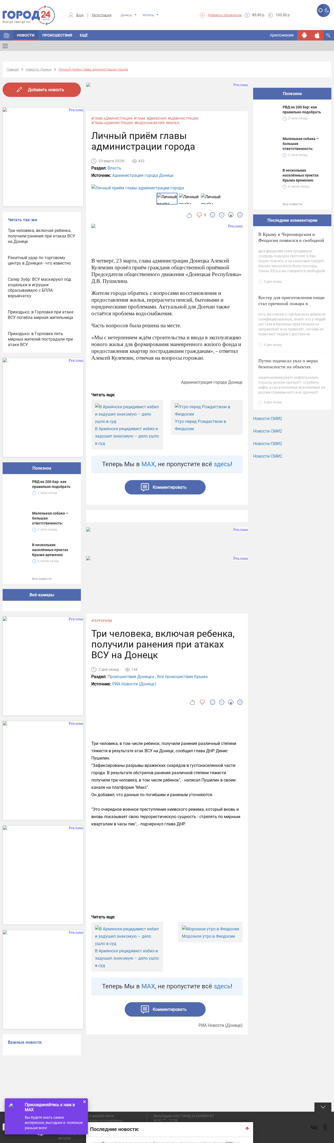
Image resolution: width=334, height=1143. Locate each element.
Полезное (41, 468)
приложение (282, 35)
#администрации (183, 118)
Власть (114, 168)
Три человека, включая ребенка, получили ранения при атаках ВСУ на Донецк (41, 236)
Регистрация (101, 15)
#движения (156, 118)
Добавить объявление (225, 15)
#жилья (172, 123)
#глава (139, 118)
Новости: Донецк (39, 69)
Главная (13, 69)
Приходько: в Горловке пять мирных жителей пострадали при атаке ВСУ (40, 339)
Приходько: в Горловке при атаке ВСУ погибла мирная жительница (40, 315)
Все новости (42, 579)
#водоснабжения (149, 123)
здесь (222, 464)
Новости (25, 35)
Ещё (84, 35)
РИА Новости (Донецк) (134, 683)
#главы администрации (112, 123)
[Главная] (6, 35)
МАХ (148, 464)
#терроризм (101, 621)
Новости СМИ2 (267, 418)
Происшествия (57, 35)
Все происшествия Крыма (182, 676)
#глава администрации (112, 118)
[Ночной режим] (327, 10)
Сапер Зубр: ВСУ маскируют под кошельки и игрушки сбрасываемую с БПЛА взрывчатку (39, 287)
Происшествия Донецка (131, 676)
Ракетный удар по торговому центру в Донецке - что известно (39, 260)
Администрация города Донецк (143, 175)
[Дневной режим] (320, 10)
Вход (80, 15)
